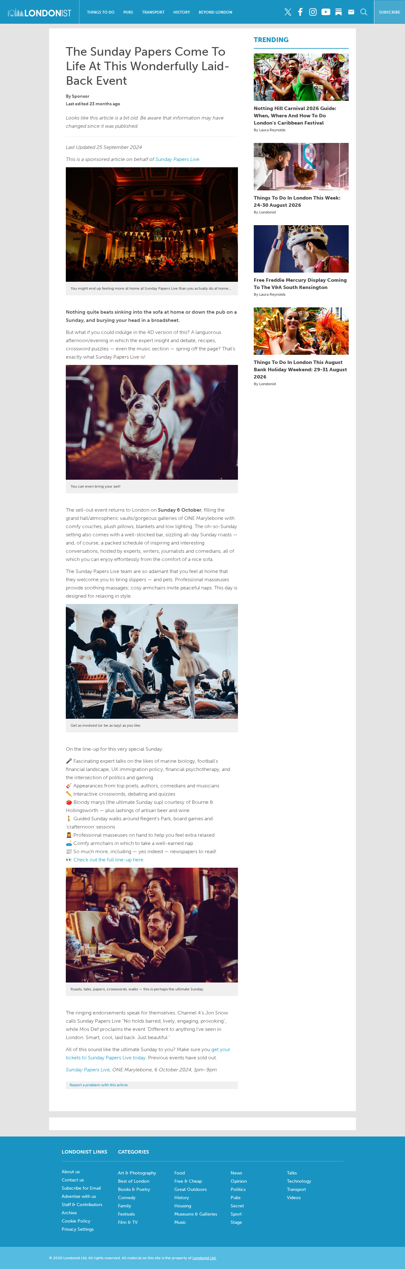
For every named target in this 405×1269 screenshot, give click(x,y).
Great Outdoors (190, 1189)
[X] (287, 12)
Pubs (128, 12)
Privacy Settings (78, 1229)
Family (124, 1206)
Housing (182, 1206)
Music (180, 1222)
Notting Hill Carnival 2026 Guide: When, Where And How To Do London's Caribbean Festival (295, 115)
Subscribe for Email (81, 1188)
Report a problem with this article (99, 1085)
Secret (237, 1206)
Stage (236, 1222)
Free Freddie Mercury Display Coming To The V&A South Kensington (300, 283)
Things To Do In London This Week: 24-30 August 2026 (297, 201)
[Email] (351, 12)
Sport (236, 1214)
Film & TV (128, 1222)
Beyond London (215, 12)
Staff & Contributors (82, 1204)
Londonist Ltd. (204, 1258)
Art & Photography (137, 1173)
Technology (299, 1181)
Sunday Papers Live (177, 159)
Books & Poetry (134, 1189)
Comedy (126, 1197)
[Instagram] (313, 12)
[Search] (363, 12)
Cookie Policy (76, 1221)
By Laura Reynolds (269, 130)
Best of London (133, 1181)
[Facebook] (300, 12)
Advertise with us (79, 1196)
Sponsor (81, 96)
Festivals (126, 1214)
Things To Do (101, 12)
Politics (238, 1189)
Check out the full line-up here (108, 860)
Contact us (73, 1180)
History (181, 12)
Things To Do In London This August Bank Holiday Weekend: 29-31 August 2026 (300, 369)
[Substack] (338, 12)
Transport (153, 12)
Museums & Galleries (195, 1214)
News (236, 1173)
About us (71, 1171)
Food (179, 1173)
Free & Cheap (188, 1181)
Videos (294, 1197)
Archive (69, 1213)
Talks (292, 1173)
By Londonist (265, 212)
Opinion (239, 1181)
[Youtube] (325, 12)
